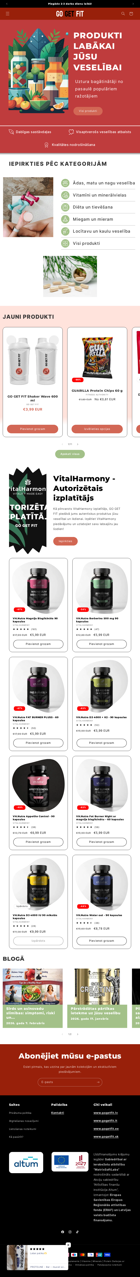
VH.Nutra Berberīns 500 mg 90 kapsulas (97, 620)
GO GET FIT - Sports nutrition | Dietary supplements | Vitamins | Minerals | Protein (68, 1261)
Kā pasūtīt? (16, 1136)
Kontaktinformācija (39, 1265)
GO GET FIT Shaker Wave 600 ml (32, 398)
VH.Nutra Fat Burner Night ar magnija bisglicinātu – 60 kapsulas (100, 818)
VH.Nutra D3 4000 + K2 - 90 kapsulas (101, 717)
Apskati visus (70, 454)
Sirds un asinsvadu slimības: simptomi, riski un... (30, 1013)
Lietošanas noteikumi (22, 1129)
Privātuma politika (20, 1112)
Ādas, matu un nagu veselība (104, 182)
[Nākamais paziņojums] (133, 4)
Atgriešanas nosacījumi (24, 1121)
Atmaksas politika (84, 1265)
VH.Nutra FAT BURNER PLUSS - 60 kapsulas (36, 719)
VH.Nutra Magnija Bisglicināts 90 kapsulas (35, 620)
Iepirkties (65, 541)
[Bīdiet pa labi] (77, 444)
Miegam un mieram (93, 219)
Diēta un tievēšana (93, 207)
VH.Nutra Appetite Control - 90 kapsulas (34, 818)
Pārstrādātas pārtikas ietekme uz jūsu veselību (96, 1011)
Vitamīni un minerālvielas (100, 195)
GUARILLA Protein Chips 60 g (97, 391)
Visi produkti (88, 111)
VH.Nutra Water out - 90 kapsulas (99, 915)
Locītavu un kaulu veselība (101, 231)
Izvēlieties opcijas (97, 428)
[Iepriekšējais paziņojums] (7, 4)
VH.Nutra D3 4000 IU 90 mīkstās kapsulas (35, 917)
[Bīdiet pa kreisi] (62, 444)
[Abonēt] (98, 1082)
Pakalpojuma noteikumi (109, 1265)
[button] (7, 14)
